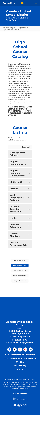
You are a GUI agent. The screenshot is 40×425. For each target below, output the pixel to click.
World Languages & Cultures (17, 197)
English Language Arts (18, 162)
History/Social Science (17, 154)
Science (14, 188)
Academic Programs (9, 28)
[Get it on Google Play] (20, 399)
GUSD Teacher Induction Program (20, 358)
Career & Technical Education (15, 209)
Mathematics (17, 182)
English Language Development (17, 173)
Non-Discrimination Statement (20, 355)
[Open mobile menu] (36, 3)
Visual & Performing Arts (18, 243)
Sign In (20, 369)
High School (23, 28)
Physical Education (15, 225)
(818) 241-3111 (24, 337)
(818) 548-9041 (22, 340)
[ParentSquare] (20, 393)
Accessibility (20, 366)
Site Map (20, 362)
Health (13, 218)
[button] (10, 3)
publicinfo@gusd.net (23, 342)
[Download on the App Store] (20, 405)
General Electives (15, 234)
